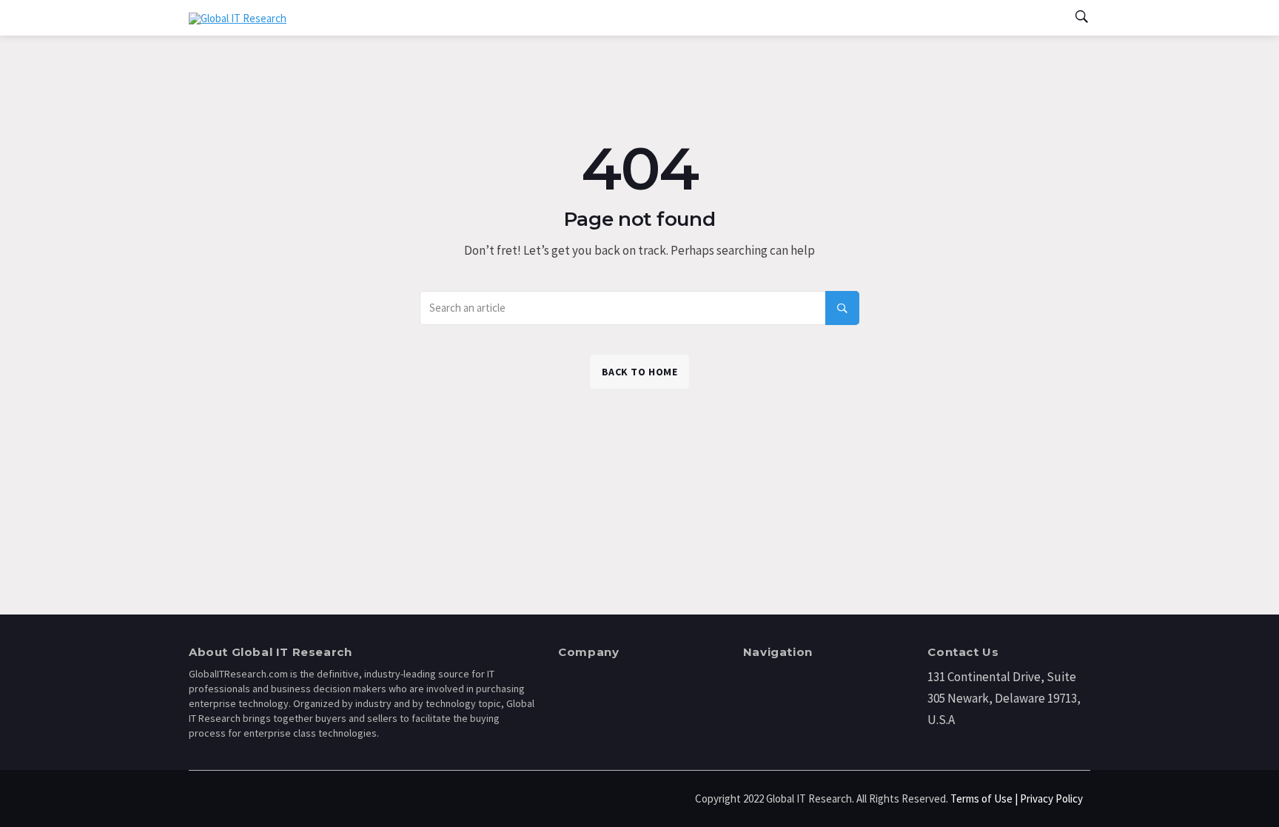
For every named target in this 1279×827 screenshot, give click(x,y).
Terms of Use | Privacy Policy (1016, 798)
